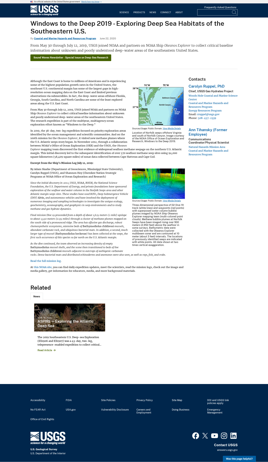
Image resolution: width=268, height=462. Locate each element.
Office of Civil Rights (42, 419)
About (179, 12)
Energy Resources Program (205, 110)
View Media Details (172, 128)
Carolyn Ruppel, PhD (207, 86)
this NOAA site (43, 267)
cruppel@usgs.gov (208, 114)
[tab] (36, 296)
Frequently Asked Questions (220, 7)
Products (139, 12)
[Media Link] (158, 105)
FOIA (69, 400)
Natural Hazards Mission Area (207, 147)
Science (124, 12)
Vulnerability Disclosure (115, 409)
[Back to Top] (257, 451)
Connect (165, 12)
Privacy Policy (144, 400)
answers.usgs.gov (227, 450)
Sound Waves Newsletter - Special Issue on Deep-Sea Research (71, 57)
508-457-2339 (207, 118)
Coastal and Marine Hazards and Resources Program (65, 38)
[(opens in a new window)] (196, 435)
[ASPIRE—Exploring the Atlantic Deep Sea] (69, 317)
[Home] (44, 14)
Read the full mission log (45, 260)
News (153, 12)
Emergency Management (214, 411)
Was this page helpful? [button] (239, 458)
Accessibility (37, 400)
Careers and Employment (143, 411)
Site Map (177, 400)
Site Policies (108, 400)
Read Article (45, 350)
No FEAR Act (37, 409)
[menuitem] (124, 10)
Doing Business (180, 409)
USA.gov (71, 409)
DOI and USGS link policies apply (218, 402)
